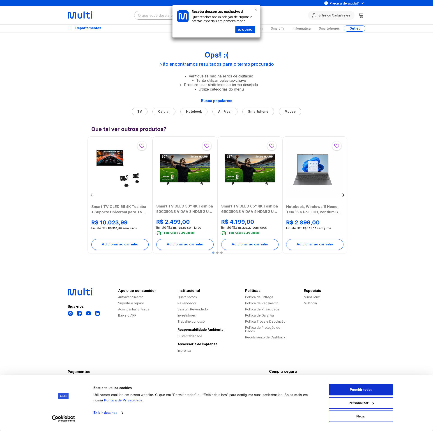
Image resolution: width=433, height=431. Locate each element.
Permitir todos (361, 389)
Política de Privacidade (123, 400)
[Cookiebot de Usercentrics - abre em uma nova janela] (63, 418)
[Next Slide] (343, 195)
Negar (361, 416)
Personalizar (359, 403)
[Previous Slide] (91, 195)
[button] (213, 253)
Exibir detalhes (105, 413)
